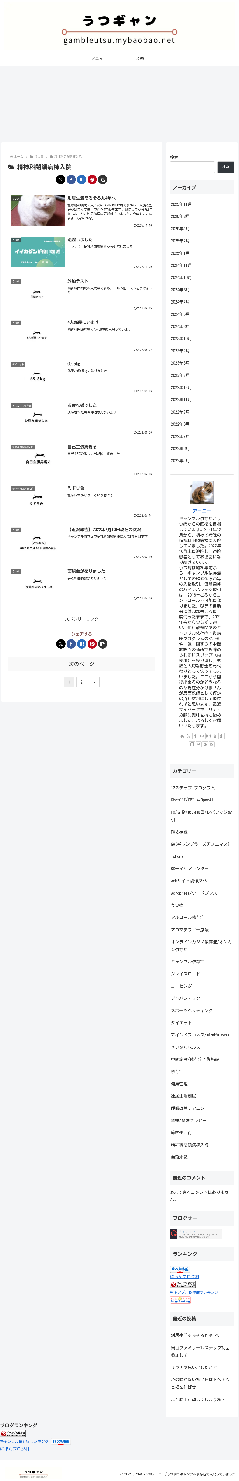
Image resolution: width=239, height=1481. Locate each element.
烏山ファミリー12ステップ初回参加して (200, 1351)
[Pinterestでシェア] (92, 179)
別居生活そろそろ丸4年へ (195, 1335)
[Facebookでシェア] (71, 179)
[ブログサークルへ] (196, 1234)
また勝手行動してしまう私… (198, 1399)
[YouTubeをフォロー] (215, 736)
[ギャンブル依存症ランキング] (13, 1433)
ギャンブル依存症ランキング (194, 1292)
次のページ (82, 663)
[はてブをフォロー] (202, 736)
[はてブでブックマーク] (81, 179)
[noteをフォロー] (192, 744)
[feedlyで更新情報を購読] (205, 744)
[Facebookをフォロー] (195, 736)
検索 (174, 157)
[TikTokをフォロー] (221, 736)
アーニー (202, 511)
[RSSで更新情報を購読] (212, 744)
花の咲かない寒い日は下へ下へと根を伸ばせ (200, 1383)
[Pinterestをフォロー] (199, 744)
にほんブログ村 (184, 1276)
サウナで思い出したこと (194, 1367)
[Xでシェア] (60, 179)
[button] (102, 179)
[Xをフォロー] (189, 736)
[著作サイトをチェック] (182, 736)
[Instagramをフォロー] (208, 736)
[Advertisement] (119, 104)
